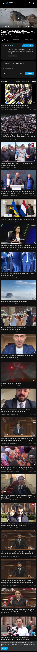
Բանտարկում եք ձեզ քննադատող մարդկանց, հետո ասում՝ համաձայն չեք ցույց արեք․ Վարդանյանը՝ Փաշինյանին (17, 611)
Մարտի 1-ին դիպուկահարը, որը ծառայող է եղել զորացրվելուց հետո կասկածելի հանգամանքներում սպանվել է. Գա (18, 497)
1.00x (23, 26)
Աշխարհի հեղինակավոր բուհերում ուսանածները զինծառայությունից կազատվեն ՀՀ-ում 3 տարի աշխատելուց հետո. (17, 440)
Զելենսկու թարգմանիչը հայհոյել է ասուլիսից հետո (17, 219)
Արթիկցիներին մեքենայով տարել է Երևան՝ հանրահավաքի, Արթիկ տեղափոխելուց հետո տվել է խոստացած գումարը (18, 136)
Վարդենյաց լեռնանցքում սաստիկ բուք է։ (14, 301)
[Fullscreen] (34, 26)
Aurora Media (7, 46)
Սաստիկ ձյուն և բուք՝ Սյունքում (11, 383)
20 (25, 26)
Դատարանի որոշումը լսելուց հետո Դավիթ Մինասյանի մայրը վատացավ (14, 328)
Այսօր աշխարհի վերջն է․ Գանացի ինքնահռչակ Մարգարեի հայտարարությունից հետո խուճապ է (17, 468)
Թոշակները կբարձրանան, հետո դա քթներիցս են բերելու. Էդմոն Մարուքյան (17, 356)
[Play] (2, 26)
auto (31, 22)
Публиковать (29, 73)
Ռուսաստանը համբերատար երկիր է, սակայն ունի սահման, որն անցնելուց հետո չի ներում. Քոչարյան (17, 192)
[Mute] (29, 26)
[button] (33, 3)
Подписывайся (28, 45)
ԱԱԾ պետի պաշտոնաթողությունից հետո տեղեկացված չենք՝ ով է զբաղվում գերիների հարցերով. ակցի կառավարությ (15, 639)
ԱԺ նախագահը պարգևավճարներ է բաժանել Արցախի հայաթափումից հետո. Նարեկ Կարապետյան (18, 246)
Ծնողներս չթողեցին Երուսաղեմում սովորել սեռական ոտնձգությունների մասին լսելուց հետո (18, 524)
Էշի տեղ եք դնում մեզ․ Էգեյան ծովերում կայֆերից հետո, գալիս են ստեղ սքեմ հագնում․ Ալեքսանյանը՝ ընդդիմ (17, 553)
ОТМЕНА (20, 73)
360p (32, 26)
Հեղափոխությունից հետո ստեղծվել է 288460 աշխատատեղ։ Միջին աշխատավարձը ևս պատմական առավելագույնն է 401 (15, 411)
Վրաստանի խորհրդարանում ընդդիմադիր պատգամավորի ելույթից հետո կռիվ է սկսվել (15, 106)
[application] (18, 18)
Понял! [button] (4, 648)
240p (31, 19)
